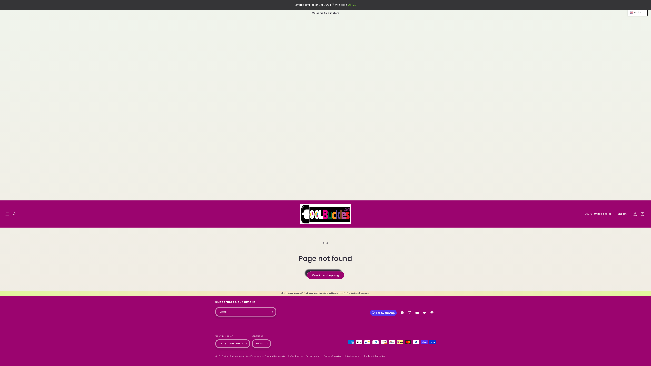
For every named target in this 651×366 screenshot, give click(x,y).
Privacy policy (313, 356)
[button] (7, 214)
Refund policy (295, 356)
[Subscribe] (271, 312)
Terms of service (332, 356)
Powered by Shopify (275, 356)
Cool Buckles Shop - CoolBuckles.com (244, 356)
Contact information (375, 356)
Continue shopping (325, 275)
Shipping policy (352, 356)
